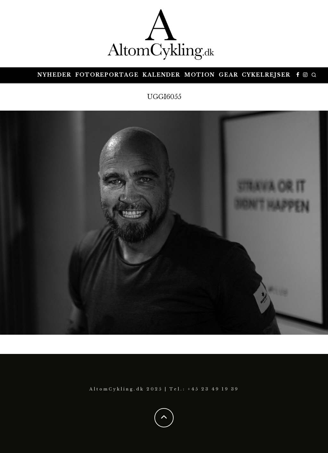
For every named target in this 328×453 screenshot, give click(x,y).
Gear (228, 74)
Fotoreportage (107, 74)
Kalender (161, 74)
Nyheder (54, 74)
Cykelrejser (266, 74)
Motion (199, 74)
